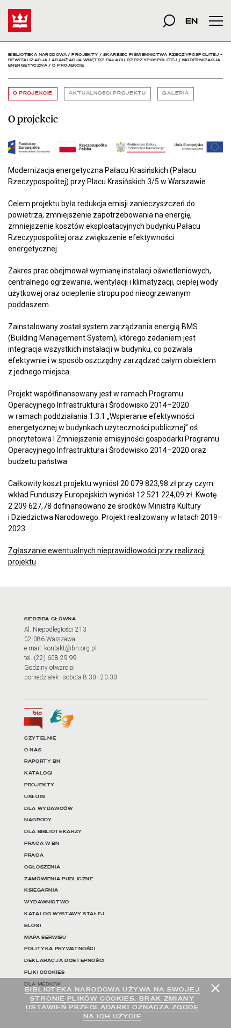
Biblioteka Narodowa (37, 54)
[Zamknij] (215, 988)
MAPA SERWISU (45, 937)
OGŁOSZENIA (42, 867)
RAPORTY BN (42, 761)
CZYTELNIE (40, 738)
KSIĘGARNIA (41, 890)
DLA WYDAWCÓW (48, 809)
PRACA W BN (41, 843)
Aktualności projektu (107, 93)
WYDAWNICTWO (46, 902)
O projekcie (33, 93)
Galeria (175, 93)
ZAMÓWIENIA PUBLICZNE (58, 879)
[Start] (19, 20)
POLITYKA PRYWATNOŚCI (60, 949)
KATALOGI (38, 773)
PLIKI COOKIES (44, 972)
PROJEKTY (39, 785)
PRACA (34, 855)
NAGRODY (38, 820)
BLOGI (32, 926)
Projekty (84, 54)
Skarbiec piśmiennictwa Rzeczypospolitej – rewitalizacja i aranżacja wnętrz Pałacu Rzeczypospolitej (115, 57)
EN (191, 21)
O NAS (32, 750)
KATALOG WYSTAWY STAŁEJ (64, 914)
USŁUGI (34, 797)
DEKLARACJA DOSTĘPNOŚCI (64, 961)
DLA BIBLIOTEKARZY (53, 832)
